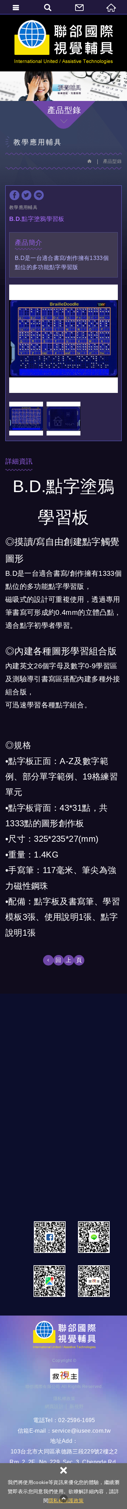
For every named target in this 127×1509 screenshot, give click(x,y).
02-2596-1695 (76, 1420)
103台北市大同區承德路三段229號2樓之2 (64, 1451)
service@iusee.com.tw (81, 1431)
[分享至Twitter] (26, 195)
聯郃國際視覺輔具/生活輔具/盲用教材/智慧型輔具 (63, 42)
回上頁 (71, 960)
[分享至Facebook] (14, 195)
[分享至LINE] (39, 195)
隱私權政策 (64, 1398)
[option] (63, 339)
